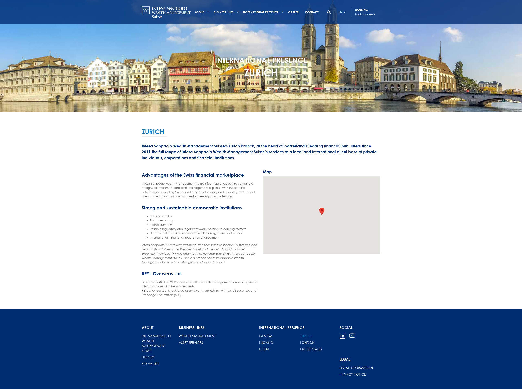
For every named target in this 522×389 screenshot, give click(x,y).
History (148, 357)
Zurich (306, 336)
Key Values (150, 364)
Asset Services (191, 343)
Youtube (352, 336)
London (307, 343)
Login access (365, 14)
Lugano (266, 343)
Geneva (265, 336)
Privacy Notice (353, 374)
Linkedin (342, 336)
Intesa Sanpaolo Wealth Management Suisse (156, 343)
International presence (260, 12)
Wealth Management (197, 336)
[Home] (166, 12)
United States (311, 349)
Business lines (223, 12)
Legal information (356, 368)
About (199, 12)
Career (293, 12)
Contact (312, 12)
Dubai (264, 349)
